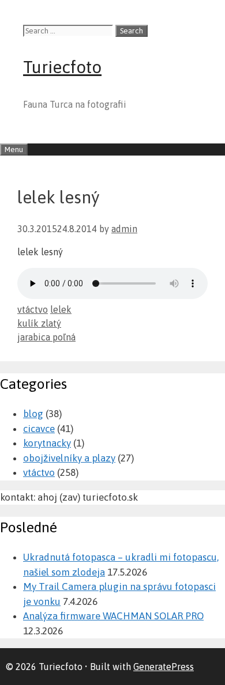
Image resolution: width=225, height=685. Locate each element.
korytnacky (47, 443)
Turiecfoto (62, 67)
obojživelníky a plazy (69, 458)
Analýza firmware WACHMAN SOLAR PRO (113, 616)
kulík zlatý (39, 323)
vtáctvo (32, 309)
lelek (61, 309)
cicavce (39, 428)
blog (33, 413)
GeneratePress (163, 666)
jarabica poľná (46, 337)
